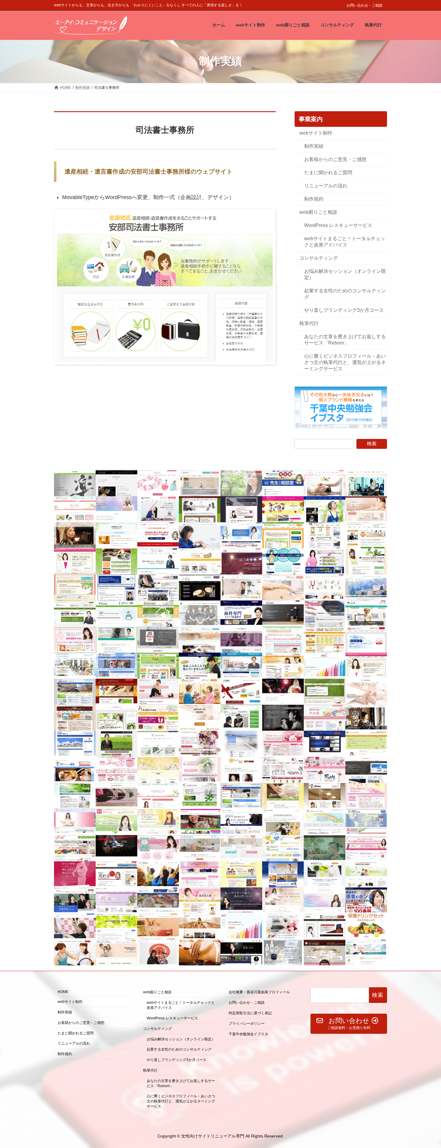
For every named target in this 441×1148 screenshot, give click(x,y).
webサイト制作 (315, 132)
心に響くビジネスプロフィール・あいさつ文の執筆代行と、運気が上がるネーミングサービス (345, 362)
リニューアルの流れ (325, 185)
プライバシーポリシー (247, 1023)
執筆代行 (309, 323)
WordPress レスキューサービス (338, 225)
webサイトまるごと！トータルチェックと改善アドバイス (344, 241)
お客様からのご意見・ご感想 (335, 159)
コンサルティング (318, 258)
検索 (371, 443)
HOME (63, 992)
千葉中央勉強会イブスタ (248, 1034)
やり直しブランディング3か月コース (344, 310)
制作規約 (313, 198)
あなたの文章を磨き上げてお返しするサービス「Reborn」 (345, 339)
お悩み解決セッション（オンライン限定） (345, 274)
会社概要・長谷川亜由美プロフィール (259, 992)
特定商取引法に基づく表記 (250, 1013)
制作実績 (313, 145)
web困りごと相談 (318, 211)
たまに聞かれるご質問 (328, 172)
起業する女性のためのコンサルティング (345, 294)
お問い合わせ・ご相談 (364, 5)
